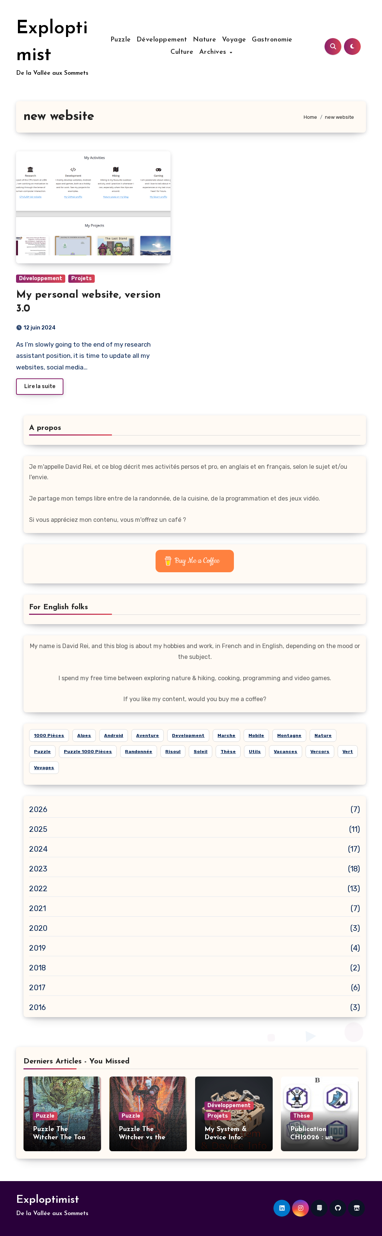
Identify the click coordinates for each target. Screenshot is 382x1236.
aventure (147, 735)
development (188, 735)
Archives (214, 52)
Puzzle (120, 40)
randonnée (138, 751)
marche (226, 735)
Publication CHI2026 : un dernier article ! (314, 1137)
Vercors (319, 751)
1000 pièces (49, 735)
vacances (285, 751)
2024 (38, 849)
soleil (200, 751)
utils (255, 751)
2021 (37, 908)
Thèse (301, 1116)
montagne (289, 735)
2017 (37, 987)
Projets (81, 278)
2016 (37, 1007)
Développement (162, 40)
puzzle (42, 751)
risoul (173, 751)
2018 (37, 968)
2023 (38, 869)
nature (323, 735)
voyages (44, 767)
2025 (38, 829)
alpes (84, 735)
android (113, 735)
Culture (182, 52)
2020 (38, 928)
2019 (37, 948)
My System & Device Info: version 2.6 (225, 1137)
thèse (228, 751)
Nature (204, 40)
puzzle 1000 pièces (88, 751)
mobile (256, 735)
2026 (38, 809)
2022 (38, 889)
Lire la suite (39, 386)
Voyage (234, 40)
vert (347, 751)
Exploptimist (47, 1200)
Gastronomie (272, 40)
